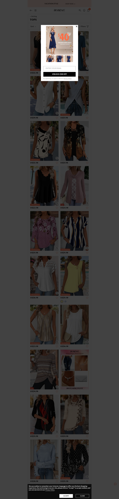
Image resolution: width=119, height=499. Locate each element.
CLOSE (82, 496)
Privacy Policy (50, 490)
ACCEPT (66, 496)
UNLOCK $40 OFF (59, 74)
